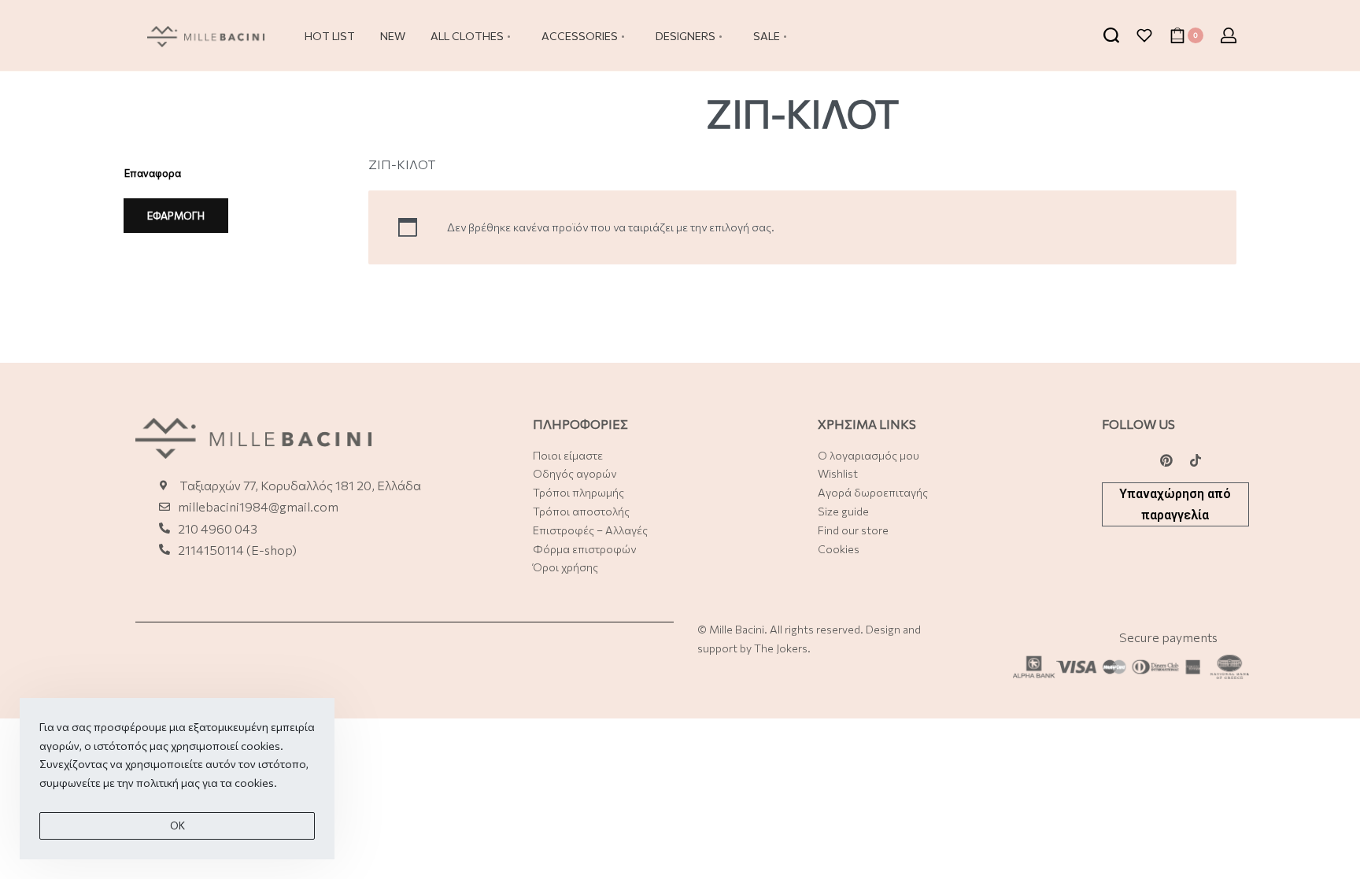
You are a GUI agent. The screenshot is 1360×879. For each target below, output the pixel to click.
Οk (177, 825)
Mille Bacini (736, 629)
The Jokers (781, 648)
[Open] (1144, 35)
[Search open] (1111, 35)
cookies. (256, 782)
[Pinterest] (1166, 460)
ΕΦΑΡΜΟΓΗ (176, 215)
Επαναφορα (152, 173)
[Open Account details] (1228, 35)
